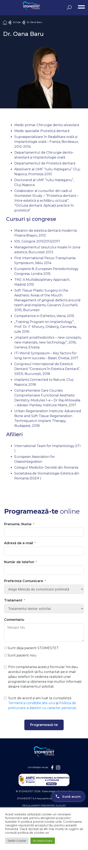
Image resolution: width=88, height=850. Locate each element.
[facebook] (52, 767)
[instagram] (58, 767)
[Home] (5, 22)
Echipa (17, 22)
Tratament (13, 600)
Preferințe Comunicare (23, 581)
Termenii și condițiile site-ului (31, 703)
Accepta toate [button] (42, 840)
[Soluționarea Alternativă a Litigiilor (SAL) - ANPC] (44, 780)
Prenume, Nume (18, 524)
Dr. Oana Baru (34, 22)
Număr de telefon (19, 562)
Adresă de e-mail (18, 543)
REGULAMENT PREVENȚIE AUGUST (44, 805)
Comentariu (14, 620)
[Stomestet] (19, 6)
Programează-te (44, 725)
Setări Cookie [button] (17, 840)
